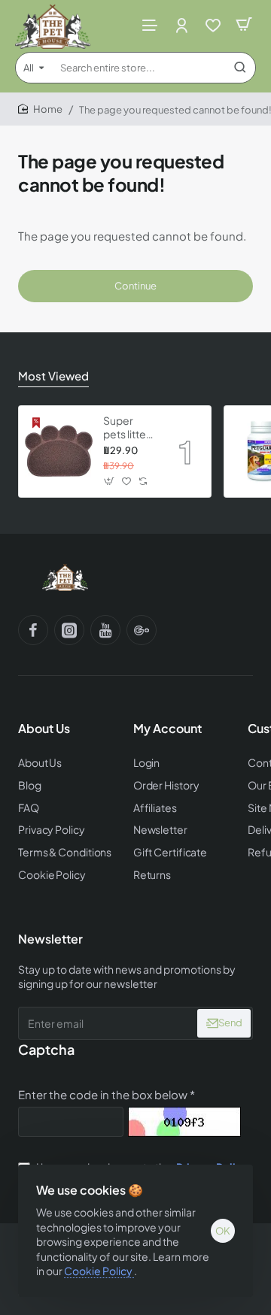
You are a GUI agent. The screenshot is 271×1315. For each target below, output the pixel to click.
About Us (44, 728)
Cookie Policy (99, 1270)
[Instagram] (69, 630)
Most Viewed (53, 375)
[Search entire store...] (240, 68)
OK (222, 1231)
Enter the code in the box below (102, 1094)
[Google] (141, 630)
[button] (109, 481)
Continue (135, 286)
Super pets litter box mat (126, 427)
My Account (167, 728)
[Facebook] (33, 630)
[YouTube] (105, 630)
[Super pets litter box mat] (59, 451)
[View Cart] (244, 24)
